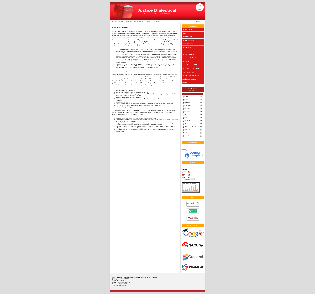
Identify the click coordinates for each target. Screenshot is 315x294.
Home (114, 21)
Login (201, 4)
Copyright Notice (187, 44)
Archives (129, 21)
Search (199, 21)
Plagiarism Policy (187, 47)
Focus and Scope (187, 37)
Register (156, 21)
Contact (148, 21)
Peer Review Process (188, 51)
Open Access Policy (188, 72)
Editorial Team (138, 21)
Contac (184, 83)
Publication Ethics (188, 40)
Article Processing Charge (190, 75)
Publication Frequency (189, 79)
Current (120, 21)
